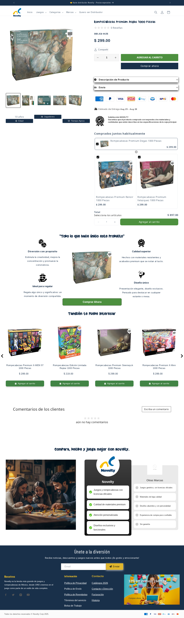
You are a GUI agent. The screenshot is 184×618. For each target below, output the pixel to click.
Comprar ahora (150, 66)
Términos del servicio (75, 600)
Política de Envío (73, 589)
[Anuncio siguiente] (170, 2)
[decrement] (97, 57)
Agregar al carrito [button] (149, 221)
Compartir (103, 49)
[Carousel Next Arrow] (182, 356)
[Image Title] (5, 594)
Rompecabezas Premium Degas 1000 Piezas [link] (136, 140)
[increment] (115, 57)
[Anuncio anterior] (14, 2)
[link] (104, 144)
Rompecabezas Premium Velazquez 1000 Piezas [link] (151, 198)
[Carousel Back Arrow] (2, 356)
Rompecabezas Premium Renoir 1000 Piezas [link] (114, 198)
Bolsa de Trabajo (73, 605)
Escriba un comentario (156, 409)
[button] (41, 12)
